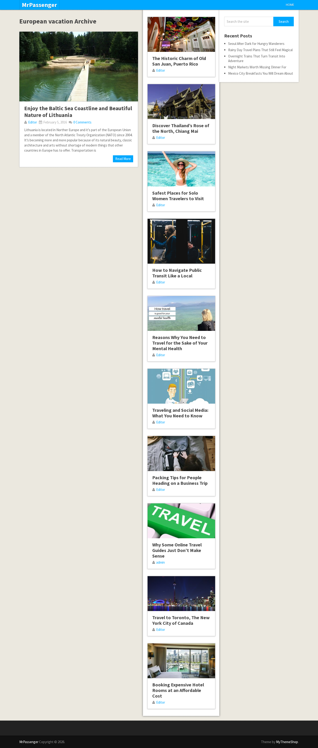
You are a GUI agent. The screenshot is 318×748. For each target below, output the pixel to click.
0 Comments (82, 122)
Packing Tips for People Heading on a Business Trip (180, 480)
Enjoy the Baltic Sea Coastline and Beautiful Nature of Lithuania (78, 112)
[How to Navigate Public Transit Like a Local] (181, 241)
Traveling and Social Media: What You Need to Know (180, 413)
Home (290, 5)
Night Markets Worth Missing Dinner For (257, 67)
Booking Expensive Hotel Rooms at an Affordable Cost (178, 690)
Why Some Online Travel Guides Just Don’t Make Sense (177, 550)
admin (160, 562)
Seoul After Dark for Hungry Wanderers (256, 43)
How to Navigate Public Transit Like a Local (177, 273)
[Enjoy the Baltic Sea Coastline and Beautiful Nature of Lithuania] (78, 66)
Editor (32, 122)
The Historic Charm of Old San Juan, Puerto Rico (179, 61)
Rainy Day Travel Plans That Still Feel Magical (260, 50)
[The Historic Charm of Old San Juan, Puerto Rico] (181, 34)
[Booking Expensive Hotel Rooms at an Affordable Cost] (181, 660)
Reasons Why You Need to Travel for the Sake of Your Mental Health (180, 342)
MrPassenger (39, 5)
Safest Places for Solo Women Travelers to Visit (178, 195)
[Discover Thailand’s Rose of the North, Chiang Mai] (181, 101)
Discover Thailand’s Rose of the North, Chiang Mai (180, 128)
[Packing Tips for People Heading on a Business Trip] (181, 453)
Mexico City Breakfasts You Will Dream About (260, 73)
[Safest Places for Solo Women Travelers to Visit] (181, 168)
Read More (123, 158)
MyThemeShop (287, 742)
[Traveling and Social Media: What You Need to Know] (181, 386)
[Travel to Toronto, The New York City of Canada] (181, 593)
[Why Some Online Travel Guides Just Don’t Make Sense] (181, 520)
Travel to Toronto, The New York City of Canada (181, 620)
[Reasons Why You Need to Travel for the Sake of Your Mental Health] (181, 313)
